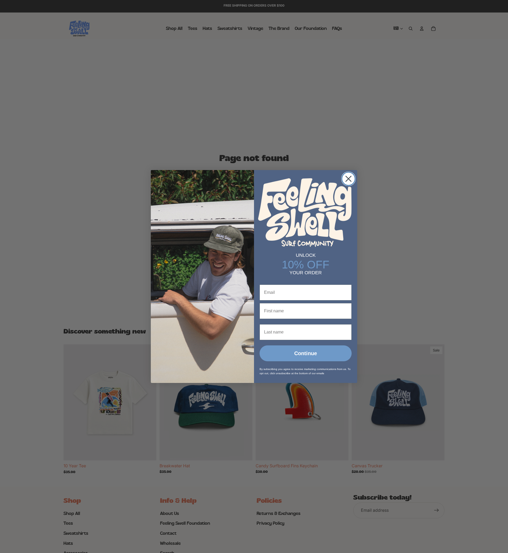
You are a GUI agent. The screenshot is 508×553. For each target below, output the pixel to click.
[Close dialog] (348, 178)
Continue (305, 353)
